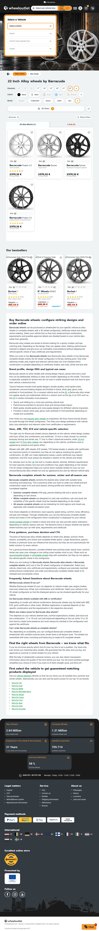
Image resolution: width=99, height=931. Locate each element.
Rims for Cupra (18, 697)
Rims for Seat (17, 703)
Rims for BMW (17, 689)
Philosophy (77, 790)
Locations (77, 796)
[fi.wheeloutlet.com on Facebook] (7, 894)
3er (70, 395)
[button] (20, 786)
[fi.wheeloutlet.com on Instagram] (15, 894)
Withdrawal (46, 803)
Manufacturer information (17, 803)
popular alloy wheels (36, 418)
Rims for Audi (17, 686)
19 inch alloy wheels (29, 442)
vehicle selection (24, 676)
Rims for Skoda (18, 695)
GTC (8, 793)
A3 (66, 392)
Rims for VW (17, 683)
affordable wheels (40, 555)
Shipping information (50, 799)
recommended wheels (19, 555)
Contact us (46, 793)
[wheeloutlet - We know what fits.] (17, 8)
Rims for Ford (17, 700)
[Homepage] (8, 73)
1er (33, 462)
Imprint (9, 790)
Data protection (13, 796)
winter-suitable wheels (19, 522)
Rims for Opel (17, 706)
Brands (45, 806)
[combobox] (30, 26)
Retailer (45, 796)
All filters (47, 108)
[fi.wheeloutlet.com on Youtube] (22, 894)
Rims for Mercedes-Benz (21, 692)
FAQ (43, 790)
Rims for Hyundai (19, 709)
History (76, 793)
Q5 (14, 398)
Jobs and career (79, 799)
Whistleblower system (15, 799)
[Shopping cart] (92, 8)
